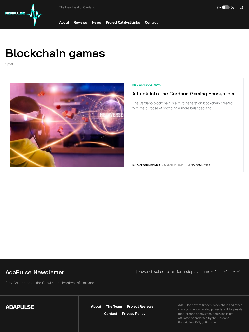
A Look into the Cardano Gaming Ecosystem (183, 93)
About (96, 306)
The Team (114, 306)
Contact (110, 313)
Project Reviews (140, 306)
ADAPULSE (19, 307)
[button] (225, 7)
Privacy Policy (133, 313)
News (157, 84)
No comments (200, 165)
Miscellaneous (142, 84)
